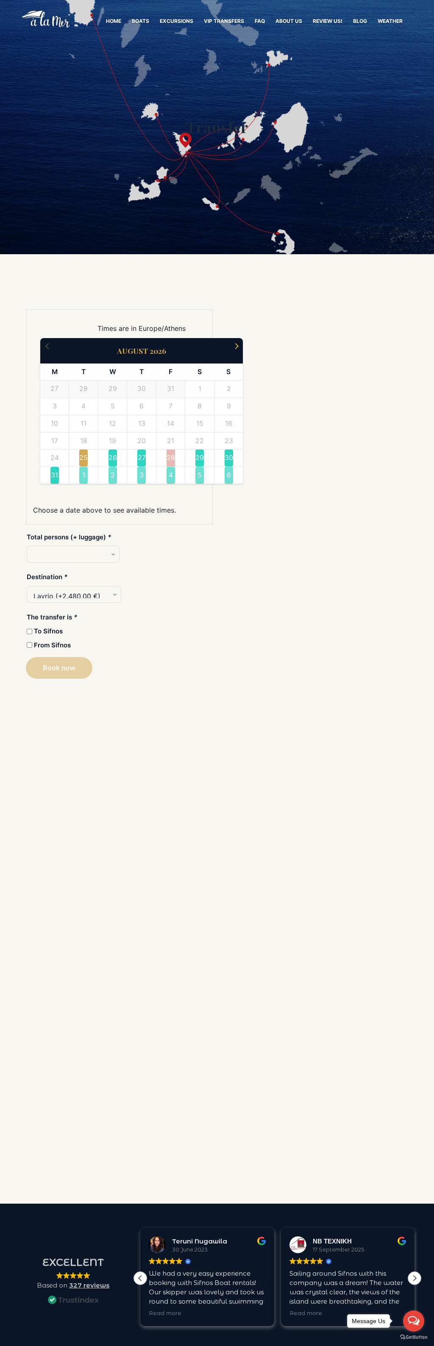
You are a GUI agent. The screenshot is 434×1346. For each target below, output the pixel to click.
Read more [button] (165, 1313)
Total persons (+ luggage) (69, 537)
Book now (59, 667)
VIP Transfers (224, 21)
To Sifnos (48, 631)
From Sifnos (52, 645)
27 (142, 458)
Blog (360, 21)
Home (113, 21)
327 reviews (89, 1285)
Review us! (327, 21)
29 (199, 458)
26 (112, 458)
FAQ (260, 21)
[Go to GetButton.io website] (413, 1337)
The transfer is (52, 617)
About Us (288, 21)
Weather (390, 21)
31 (54, 475)
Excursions (176, 21)
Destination (47, 577)
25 (83, 458)
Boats (140, 21)
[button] (414, 1278)
